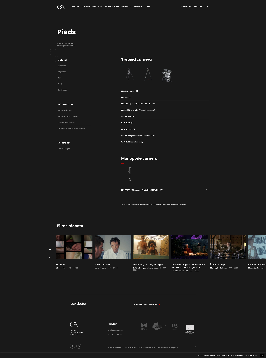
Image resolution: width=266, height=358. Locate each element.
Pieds (60, 84)
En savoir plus (251, 355)
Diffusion (138, 7)
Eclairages (62, 90)
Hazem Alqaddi (154, 268)
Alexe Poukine (100, 268)
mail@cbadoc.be (115, 330)
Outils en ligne (64, 148)
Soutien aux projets (92, 7)
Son (59, 78)
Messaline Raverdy (256, 268)
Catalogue (185, 7)
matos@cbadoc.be (66, 45)
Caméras (62, 66)
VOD (148, 7)
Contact (198, 7)
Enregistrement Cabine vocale (71, 128)
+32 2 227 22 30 (115, 334)
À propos (74, 7)
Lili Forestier (61, 268)
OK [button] (262, 355)
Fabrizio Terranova (179, 271)
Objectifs (62, 72)
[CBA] (61, 7)
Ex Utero (60, 264)
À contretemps (218, 264)
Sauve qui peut (103, 264)
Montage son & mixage (68, 116)
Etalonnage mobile (66, 122)
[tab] (165, 91)
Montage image (65, 110)
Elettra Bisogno (139, 268)
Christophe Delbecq (218, 268)
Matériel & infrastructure (118, 7)
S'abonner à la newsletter (145, 304)
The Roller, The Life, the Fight (148, 264)
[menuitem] (75, 7)
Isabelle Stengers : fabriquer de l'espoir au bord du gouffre (188, 266)
